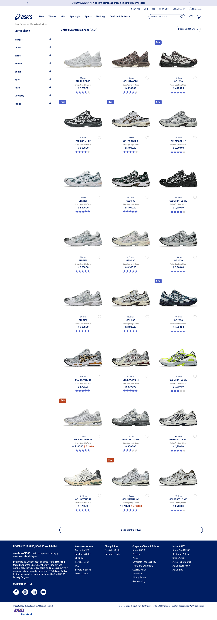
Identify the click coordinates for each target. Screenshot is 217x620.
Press (135, 558)
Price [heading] (17, 88)
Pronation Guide (112, 554)
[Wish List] (191, 17)
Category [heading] (19, 96)
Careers (136, 554)
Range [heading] (18, 104)
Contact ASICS (82, 550)
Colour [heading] (18, 48)
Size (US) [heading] (19, 40)
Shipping (79, 558)
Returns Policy (82, 562)
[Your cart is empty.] (199, 17)
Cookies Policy (139, 570)
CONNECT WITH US (23, 584)
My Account (197, 9)
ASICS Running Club (182, 562)
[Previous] (27, 3)
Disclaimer (137, 574)
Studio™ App (179, 558)
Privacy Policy (60, 571)
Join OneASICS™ (22, 553)
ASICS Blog (178, 570)
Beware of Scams (83, 570)
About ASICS (138, 550)
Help (153, 9)
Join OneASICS (179, 9)
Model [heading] (18, 56)
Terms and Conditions (142, 566)
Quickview (83, 94)
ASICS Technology (181, 566)
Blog (146, 9)
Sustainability (139, 581)
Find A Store (164, 9)
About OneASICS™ (181, 550)
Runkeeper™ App (181, 554)
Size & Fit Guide (112, 550)
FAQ (77, 566)
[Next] (190, 3)
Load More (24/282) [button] (131, 530)
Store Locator (81, 574)
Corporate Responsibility (144, 562)
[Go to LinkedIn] (34, 593)
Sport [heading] (17, 80)
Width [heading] (18, 72)
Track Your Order (83, 554)
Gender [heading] (18, 64)
